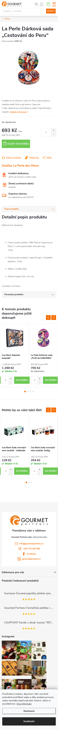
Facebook (31, 553)
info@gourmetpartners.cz (31, 543)
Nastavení (29, 711)
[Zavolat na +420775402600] (36, 4)
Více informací (24, 703)
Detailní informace (18, 111)
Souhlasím (29, 721)
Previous (48, 317)
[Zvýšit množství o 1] (53, 130)
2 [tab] (27, 391)
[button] (11, 379)
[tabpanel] (14, 355)
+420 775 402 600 (31, 548)
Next (53, 317)
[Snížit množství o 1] (53, 134)
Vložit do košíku (18, 143)
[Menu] (54, 4)
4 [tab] (33, 391)
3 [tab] (30, 391)
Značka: (20, 166)
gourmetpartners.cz (31, 558)
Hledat (51, 11)
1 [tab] (25, 391)
